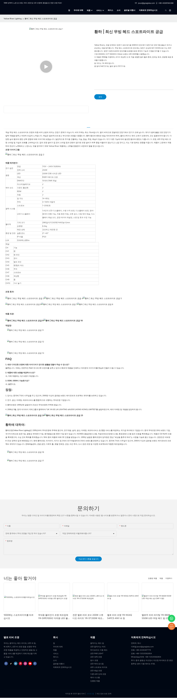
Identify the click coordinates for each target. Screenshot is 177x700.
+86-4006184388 (165, 3)
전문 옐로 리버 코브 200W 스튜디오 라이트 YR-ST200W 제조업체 (88, 617)
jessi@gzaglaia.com (146, 3)
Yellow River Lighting (13, 18)
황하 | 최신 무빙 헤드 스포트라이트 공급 (41, 18)
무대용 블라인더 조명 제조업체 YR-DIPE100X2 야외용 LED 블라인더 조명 (53, 617)
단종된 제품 (152, 578)
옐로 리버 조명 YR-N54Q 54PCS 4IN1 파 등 (119, 616)
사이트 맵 (90, 694)
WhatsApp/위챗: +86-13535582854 (146, 657)
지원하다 (168, 578)
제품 (161, 578)
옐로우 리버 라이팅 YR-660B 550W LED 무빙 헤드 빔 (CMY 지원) (156, 617)
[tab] (88, 126)
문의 (100, 97)
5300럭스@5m (23, 240)
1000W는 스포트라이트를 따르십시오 (18, 616)
